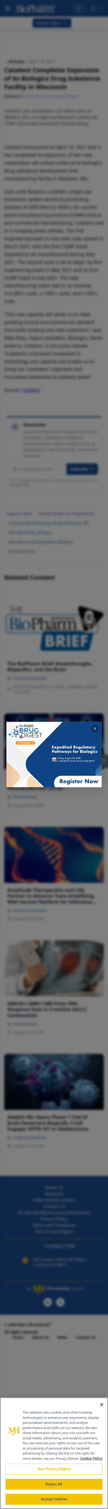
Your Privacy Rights (54, 1469)
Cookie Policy (91, 1458)
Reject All (54, 1484)
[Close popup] (95, 728)
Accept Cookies (54, 1499)
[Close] (101, 1404)
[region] (54, 1453)
